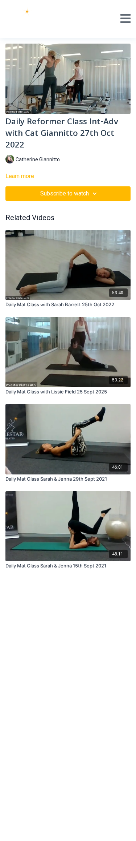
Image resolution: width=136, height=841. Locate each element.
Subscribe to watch (64, 193)
